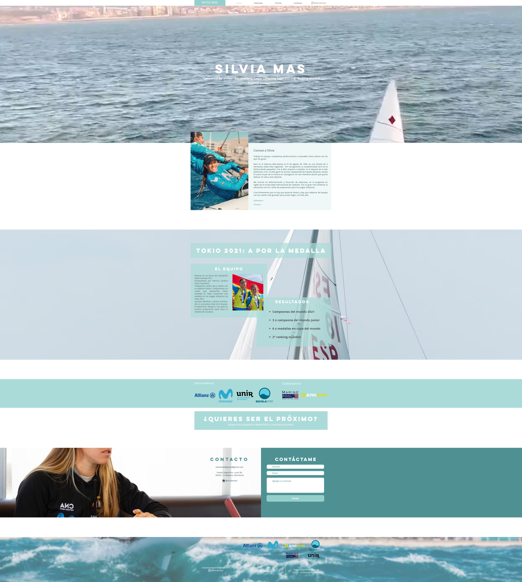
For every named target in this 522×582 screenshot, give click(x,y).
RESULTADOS (292, 301)
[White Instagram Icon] (209, 570)
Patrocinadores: (204, 383)
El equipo (229, 268)
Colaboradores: (291, 383)
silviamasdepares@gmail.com (216, 567)
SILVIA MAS (210, 2)
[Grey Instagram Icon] (312, 3)
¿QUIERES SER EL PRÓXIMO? (261, 419)
